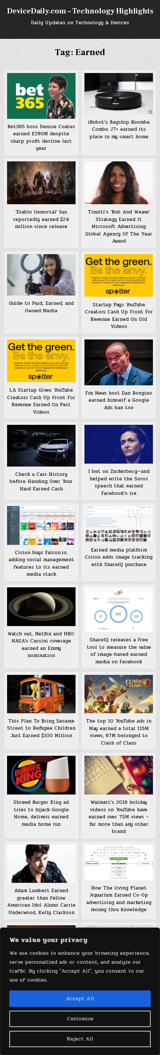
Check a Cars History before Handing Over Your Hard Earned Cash (41, 482)
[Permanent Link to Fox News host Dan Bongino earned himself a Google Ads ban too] (118, 362)
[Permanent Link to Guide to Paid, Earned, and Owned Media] (41, 275)
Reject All (80, 1039)
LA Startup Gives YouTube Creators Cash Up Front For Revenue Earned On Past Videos (41, 401)
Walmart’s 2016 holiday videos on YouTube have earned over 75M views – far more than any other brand (119, 817)
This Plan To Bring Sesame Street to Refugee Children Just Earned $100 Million (41, 728)
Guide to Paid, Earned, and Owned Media (41, 307)
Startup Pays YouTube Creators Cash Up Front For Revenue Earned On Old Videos (119, 316)
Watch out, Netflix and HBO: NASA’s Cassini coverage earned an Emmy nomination (41, 645)
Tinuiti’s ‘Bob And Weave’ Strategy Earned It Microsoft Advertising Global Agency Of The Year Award (118, 226)
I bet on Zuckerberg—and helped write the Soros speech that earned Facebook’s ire (119, 482)
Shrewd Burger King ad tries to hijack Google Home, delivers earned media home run (41, 813)
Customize (80, 1019)
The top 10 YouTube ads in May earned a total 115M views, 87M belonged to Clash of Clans (118, 732)
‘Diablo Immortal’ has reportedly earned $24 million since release (41, 219)
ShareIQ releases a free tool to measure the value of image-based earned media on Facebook (119, 651)
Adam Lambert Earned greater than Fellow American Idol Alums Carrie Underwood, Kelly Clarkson (41, 901)
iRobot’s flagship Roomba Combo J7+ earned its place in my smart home (119, 129)
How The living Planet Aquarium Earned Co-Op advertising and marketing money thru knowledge (118, 899)
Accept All (80, 998)
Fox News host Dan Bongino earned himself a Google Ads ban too (118, 400)
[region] (80, 991)
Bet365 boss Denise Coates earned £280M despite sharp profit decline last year (41, 137)
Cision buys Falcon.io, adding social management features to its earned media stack (41, 563)
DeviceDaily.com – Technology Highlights (80, 11)
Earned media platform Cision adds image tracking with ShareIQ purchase (119, 557)
